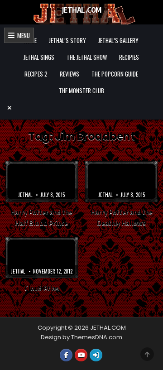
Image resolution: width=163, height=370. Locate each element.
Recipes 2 (36, 73)
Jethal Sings (39, 57)
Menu (22, 35)
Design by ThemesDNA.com (81, 337)
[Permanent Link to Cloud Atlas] (41, 257)
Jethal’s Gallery (118, 40)
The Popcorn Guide (114, 73)
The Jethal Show (87, 57)
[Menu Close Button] (82, 107)
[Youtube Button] (81, 355)
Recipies (129, 57)
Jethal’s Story (67, 40)
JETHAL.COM (81, 9)
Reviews (69, 73)
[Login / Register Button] (96, 355)
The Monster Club (81, 90)
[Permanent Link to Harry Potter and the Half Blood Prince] (41, 181)
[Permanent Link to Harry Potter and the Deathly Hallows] (121, 181)
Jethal (25, 194)
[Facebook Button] (66, 355)
